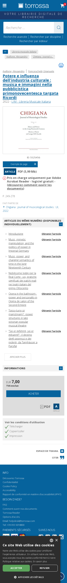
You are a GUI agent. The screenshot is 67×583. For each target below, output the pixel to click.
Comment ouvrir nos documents (20, 508)
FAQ (5, 504)
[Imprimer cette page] (61, 65)
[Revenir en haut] (60, 576)
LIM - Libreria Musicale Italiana (31, 102)
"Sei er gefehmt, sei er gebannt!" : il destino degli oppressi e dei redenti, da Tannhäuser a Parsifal (23, 338)
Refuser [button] (45, 568)
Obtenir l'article (51, 233)
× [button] (56, 540)
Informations (14, 368)
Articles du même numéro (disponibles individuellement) (32, 222)
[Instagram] (61, 537)
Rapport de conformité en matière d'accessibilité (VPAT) (32, 494)
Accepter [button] (16, 568)
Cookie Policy (10, 486)
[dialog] (30, 559)
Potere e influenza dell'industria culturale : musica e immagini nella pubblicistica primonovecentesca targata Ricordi (30, 86)
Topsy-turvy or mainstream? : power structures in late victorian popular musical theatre (21, 318)
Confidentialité (10, 482)
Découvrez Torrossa (13, 478)
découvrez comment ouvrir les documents (29, 187)
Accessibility (9, 490)
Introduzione (16, 233)
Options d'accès (11, 516)
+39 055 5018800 (15, 524)
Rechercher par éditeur (33, 41)
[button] (59, 27)
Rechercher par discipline (45, 36)
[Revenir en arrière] (5, 52)
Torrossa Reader (11, 512)
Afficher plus (18, 356)
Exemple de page (19, 164)
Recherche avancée (16, 36)
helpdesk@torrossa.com (22, 521)
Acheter (33, 393)
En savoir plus (40, 561)
